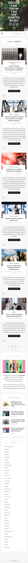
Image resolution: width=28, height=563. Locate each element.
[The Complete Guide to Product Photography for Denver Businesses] (6, 413)
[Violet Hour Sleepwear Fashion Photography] (14, 306)
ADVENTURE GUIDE (8, 446)
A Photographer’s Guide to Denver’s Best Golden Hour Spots (18, 421)
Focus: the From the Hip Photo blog (14, 11)
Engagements (12, 62)
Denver (6, 460)
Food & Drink (7, 478)
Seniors (6, 528)
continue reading (14, 90)
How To (6, 499)
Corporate (7, 457)
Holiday (6, 494)
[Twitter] (13, 24)
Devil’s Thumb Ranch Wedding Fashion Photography (14, 267)
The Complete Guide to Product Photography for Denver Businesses (17, 413)
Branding (6, 452)
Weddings (13, 64)
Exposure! (7, 470)
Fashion (18, 62)
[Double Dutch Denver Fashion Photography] (14, 161)
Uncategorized (8, 536)
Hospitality (7, 497)
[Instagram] (14, 27)
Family (6, 473)
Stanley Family (8, 531)
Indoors (6, 502)
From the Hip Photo (16, 72)
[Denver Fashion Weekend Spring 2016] (14, 210)
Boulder (6, 449)
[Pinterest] (17, 24)
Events (11, 216)
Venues (6, 542)
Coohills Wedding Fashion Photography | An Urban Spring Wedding (14, 118)
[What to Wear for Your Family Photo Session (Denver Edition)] (6, 430)
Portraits (16, 167)
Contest (6, 454)
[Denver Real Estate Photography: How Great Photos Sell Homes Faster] (6, 403)
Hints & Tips (7, 491)
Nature (6, 510)
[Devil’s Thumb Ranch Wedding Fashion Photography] (14, 257)
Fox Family (7, 481)
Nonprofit (7, 515)
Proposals (7, 526)
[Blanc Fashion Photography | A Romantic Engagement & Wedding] (14, 56)
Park (5, 518)
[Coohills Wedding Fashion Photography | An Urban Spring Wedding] (14, 108)
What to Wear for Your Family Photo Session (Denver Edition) (17, 430)
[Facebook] (10, 24)
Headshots (7, 489)
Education (7, 462)
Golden (6, 486)
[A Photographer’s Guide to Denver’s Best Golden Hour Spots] (6, 421)
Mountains (7, 507)
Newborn (6, 513)
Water (6, 544)
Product (6, 523)
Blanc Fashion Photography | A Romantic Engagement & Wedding (14, 68)
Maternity (7, 505)
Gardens (6, 483)
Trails (6, 534)
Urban (6, 539)
